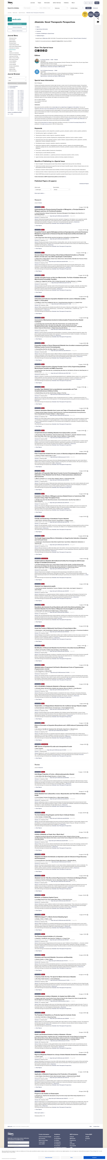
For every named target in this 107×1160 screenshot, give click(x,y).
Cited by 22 (37, 330)
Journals (32, 2)
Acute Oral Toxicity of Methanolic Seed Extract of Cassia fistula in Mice (55, 628)
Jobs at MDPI (42, 1144)
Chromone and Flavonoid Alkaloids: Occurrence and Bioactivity (53, 957)
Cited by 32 (37, 921)
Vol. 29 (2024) (11, 93)
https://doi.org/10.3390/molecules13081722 (59, 1077)
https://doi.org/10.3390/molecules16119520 (59, 437)
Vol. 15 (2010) (21, 91)
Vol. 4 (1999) (20, 107)
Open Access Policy (43, 1140)
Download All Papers (84, 183)
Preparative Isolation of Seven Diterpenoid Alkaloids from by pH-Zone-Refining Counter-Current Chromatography (62, 346)
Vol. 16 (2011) (21, 90)
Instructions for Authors (14, 48)
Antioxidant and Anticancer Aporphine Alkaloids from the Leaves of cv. (60, 299)
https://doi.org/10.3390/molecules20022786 (59, 239)
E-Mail (52, 59)
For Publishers (57, 1144)
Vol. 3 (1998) (20, 108)
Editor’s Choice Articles (14, 57)
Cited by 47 (37, 882)
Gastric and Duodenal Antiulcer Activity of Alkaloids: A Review (53, 1034)
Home (12, 38)
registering (63, 107)
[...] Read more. (76, 222)
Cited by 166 (37, 1100)
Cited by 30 (37, 263)
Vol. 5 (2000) (20, 106)
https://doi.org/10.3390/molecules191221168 (61, 282)
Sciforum (72, 1136)
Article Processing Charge (14, 54)
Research (40, 767)
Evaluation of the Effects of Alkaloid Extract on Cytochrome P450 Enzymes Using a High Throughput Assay (60, 496)
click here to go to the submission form (48, 108)
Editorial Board (12, 41)
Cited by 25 (37, 842)
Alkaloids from (45, 586)
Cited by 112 (37, 819)
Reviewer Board (12, 43)
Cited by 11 (37, 481)
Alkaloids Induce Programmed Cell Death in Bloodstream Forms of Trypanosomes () (59, 668)
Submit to (17, 24)
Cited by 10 (37, 710)
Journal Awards (12, 64)
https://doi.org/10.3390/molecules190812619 (61, 350)
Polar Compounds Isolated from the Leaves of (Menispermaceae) (61, 453)
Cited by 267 (37, 902)
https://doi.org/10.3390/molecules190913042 (61, 881)
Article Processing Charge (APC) (77, 122)
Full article (59, 618)
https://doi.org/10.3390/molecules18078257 (59, 939)
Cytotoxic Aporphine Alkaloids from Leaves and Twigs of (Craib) (60, 410)
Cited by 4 (37, 458)
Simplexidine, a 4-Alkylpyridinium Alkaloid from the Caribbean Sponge (61, 705)
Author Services (57, 2)
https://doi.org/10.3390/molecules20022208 (59, 818)
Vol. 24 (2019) (11, 100)
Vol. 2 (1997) (20, 110)
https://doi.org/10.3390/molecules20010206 (58, 261)
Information (47, 2)
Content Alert (96, 1126)
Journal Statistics (12, 61)
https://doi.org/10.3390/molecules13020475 (58, 730)
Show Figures (38, 225)
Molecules (15, 12)
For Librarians (57, 1142)
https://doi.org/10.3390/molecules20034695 (59, 777)
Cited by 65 (37, 284)
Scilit (71, 1142)
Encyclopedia (73, 1145)
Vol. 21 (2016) (11, 104)
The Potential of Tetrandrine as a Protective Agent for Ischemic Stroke (55, 1015)
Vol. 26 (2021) (11, 97)
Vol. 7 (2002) (20, 103)
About (73, 2)
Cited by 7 (37, 751)
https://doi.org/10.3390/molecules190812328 (61, 920)
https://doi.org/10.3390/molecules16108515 (59, 1001)
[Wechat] (46, 51)
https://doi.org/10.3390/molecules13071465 (59, 709)
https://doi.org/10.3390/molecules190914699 (61, 329)
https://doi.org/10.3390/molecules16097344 (59, 502)
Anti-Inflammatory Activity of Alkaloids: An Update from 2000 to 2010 (55, 996)
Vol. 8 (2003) (20, 101)
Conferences (12, 67)
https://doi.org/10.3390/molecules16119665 (59, 980)
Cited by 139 (37, 305)
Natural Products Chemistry (80, 38)
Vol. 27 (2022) (11, 96)
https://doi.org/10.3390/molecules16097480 (59, 480)
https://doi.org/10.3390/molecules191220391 (61, 862)
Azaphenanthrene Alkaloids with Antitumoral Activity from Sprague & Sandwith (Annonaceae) (60, 561)
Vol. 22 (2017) (11, 103)
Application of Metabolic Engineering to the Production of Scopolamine (56, 1074)
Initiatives (66, 2)
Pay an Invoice (42, 1138)
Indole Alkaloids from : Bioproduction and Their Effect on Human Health (60, 794)
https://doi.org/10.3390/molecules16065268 (59, 631)
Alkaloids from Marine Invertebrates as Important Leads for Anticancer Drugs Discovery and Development (60, 857)
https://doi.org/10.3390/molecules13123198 (59, 1040)
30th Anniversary (12, 71)
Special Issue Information (42, 29)
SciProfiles (72, 1144)
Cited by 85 (37, 981)
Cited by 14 (37, 416)
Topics (39, 2)
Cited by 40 (37, 592)
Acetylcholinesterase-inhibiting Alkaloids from (55, 432)
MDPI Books (72, 1138)
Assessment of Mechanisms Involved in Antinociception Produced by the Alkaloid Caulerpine (59, 320)
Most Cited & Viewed (13, 59)
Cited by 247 (37, 800)
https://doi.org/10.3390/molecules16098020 (59, 1018)
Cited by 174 (37, 1002)
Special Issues (22, 12)
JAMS (71, 1147)
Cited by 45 (37, 941)
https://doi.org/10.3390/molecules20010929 (58, 840)
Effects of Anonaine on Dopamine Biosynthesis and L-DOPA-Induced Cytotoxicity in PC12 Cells (61, 726)
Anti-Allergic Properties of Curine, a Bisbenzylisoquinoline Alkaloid (54, 774)
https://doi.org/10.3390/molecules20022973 (59, 799)
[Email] (36, 51)
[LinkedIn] (41, 51)
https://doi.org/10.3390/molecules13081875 (59, 1058)
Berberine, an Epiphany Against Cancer (46, 897)
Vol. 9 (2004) (20, 100)
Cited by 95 (37, 1059)
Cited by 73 (37, 504)
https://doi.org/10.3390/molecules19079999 (59, 394)
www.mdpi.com (56, 107)
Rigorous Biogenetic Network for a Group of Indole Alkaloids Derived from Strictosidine (60, 1054)
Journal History (12, 62)
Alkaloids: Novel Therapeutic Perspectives (35, 12)
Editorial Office (12, 69)
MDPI (68, 120)
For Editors (56, 1140)
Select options (12, 1142)
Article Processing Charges (45, 1136)
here (65, 176)
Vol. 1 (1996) (10, 114)
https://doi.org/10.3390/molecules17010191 (58, 960)
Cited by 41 (37, 1019)
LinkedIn (87, 1136)
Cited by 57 (37, 240)
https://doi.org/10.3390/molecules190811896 (61, 373)
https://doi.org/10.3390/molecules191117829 (61, 304)
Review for (17, 27)
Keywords (38, 31)
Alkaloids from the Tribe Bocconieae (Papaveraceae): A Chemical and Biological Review (61, 878)
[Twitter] (38, 51)
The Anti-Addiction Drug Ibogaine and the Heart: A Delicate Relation (55, 815)
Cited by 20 (37, 570)
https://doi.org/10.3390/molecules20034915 (59, 216)
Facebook (87, 1138)
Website (56, 59)
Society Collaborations (14, 66)
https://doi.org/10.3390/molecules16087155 (59, 544)
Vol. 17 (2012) (11, 110)
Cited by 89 (37, 374)
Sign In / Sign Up (88, 2)
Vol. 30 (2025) (11, 91)
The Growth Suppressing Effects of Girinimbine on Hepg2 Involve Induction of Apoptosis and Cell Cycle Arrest (61, 539)
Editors (38, 27)
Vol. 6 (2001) (20, 104)
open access (45, 124)
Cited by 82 (37, 674)
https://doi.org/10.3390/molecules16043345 (59, 651)
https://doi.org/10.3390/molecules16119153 (59, 457)
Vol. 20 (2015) (11, 106)
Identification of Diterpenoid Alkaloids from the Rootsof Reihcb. (60, 647)
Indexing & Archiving (13, 56)
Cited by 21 (37, 779)
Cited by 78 (37, 546)
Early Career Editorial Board (15, 46)
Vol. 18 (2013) (11, 108)
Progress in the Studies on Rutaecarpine (47, 1093)
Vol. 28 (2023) (11, 94)
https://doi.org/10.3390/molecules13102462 (59, 672)
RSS (91, 1126)
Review (40, 203)
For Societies (57, 1145)
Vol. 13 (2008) (21, 94)
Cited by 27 (37, 395)
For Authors (57, 1136)
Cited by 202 (37, 962)
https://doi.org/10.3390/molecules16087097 (59, 591)
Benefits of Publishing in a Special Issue (45, 33)
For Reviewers (57, 1138)
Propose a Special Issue (17, 30)
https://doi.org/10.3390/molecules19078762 (59, 415)
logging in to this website (73, 107)
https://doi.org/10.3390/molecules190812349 (61, 901)
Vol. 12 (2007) (21, 96)
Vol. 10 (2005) (21, 98)
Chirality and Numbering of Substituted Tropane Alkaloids (52, 518)
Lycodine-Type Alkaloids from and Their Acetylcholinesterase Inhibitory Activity (56, 390)
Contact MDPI (42, 1142)
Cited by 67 (37, 217)
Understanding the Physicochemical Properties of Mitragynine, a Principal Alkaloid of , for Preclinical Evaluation (60, 210)
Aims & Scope (12, 39)
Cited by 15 (37, 613)
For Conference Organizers (60, 1147)
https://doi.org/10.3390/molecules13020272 (58, 1098)
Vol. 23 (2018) (11, 101)
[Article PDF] (87, 207)
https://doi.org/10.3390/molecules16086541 (59, 612)
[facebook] (44, 51)
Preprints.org (73, 1140)
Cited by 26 (37, 691)
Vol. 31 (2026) (11, 90)
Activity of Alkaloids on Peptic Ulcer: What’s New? (49, 834)
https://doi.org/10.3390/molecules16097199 (59, 522)
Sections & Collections (14, 52)
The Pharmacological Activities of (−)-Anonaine (48, 936)
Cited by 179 (37, 633)
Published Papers (40, 35)
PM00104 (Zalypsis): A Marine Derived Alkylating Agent (51, 917)
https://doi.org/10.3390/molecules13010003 (56, 750)
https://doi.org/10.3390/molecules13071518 (59, 689)
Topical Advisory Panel (14, 44)
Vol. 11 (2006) (21, 97)
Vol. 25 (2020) (11, 98)
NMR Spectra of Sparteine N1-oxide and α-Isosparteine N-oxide (53, 746)
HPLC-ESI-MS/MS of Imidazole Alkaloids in (54, 686)
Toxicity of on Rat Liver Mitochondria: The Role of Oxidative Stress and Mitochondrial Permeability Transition (60, 278)
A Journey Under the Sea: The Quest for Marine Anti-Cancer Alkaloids (55, 976)
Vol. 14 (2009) (21, 93)
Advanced (95, 8)
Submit (96, 3)
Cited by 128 (37, 1042)
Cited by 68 (37, 863)
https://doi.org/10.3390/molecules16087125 (59, 568)
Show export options (40, 193)
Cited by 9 (37, 352)
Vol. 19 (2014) (11, 107)
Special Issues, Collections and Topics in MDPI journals (52, 66)
